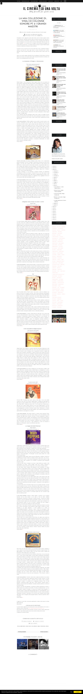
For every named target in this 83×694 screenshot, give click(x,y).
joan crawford (59, 277)
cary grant (54, 249)
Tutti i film (18, 1)
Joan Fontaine (60, 233)
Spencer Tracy (54, 241)
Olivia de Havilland (62, 238)
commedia (58, 254)
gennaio (55, 204)
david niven (54, 256)
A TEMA (18, 3)
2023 (54, 206)
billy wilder (60, 246)
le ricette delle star (61, 282)
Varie (61, 1)
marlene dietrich (60, 284)
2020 (54, 211)
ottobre (55, 174)
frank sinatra (54, 266)
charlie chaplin (61, 251)
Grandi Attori (56, 1)
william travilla (60, 305)
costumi (63, 254)
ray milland (57, 290)
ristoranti (62, 290)
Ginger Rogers (54, 231)
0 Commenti (57, 90)
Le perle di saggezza (55, 236)
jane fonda (53, 277)
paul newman (62, 287)
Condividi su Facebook (27, 621)
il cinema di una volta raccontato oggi (58, 274)
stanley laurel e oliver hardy (56, 297)
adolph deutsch (22, 626)
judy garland (61, 279)
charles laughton (55, 251)
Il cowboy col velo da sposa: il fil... (33, 648)
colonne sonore (28, 626)
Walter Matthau (60, 241)
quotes (53, 290)
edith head (53, 261)
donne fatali (54, 259)
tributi (58, 300)
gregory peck (60, 269)
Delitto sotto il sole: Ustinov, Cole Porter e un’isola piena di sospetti (61, 70)
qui (23, 43)
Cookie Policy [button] (20, 692)
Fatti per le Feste (60, 228)
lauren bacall (54, 282)
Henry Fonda (60, 231)
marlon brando (54, 285)
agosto (55, 177)
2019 (54, 212)
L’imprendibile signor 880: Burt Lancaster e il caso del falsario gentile (61, 93)
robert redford (60, 292)
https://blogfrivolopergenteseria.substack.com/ (36, 608)
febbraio (55, 203)
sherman (47, 626)
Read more (60, 81)
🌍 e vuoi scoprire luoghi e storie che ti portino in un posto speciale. (58, 31)
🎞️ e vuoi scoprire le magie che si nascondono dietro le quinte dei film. (58, 41)
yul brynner (54, 307)
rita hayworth (54, 292)
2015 (54, 219)
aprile (55, 183)
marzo (55, 185)
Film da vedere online (34, 1)
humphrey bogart (55, 272)
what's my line (54, 305)
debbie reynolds (59, 256)
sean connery (54, 295)
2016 (54, 217)
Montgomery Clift (55, 238)
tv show (61, 300)
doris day (58, 259)
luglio (55, 179)
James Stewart (54, 233)
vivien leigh (54, 303)
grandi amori (54, 269)
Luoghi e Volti (50, 1)
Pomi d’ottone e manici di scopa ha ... (22, 648)
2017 (54, 216)
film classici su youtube (55, 264)
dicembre (55, 171)
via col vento (54, 302)
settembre (55, 175)
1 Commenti (57, 82)
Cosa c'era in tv (54, 228)
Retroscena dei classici (25, 1)
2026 (54, 166)
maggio (55, 182)
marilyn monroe (54, 284)
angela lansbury (61, 243)
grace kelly (58, 267)
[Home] (1, 3)
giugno (55, 180)
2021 (54, 209)
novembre (55, 172)
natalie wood (54, 287)
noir (58, 287)
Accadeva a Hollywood (43, 1)
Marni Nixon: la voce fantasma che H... (44, 648)
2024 (54, 169)
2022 (54, 208)
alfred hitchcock (54, 243)
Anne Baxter (54, 226)
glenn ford (54, 267)
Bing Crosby (63, 226)
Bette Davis (58, 226)
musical (59, 285)
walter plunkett (59, 303)
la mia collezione (34, 626)
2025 (54, 167)
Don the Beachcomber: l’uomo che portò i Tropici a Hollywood (61, 85)
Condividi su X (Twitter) (39, 621)
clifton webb (54, 254)
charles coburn (59, 249)
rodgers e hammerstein (41, 626)
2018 (54, 214)
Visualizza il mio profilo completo (57, 158)
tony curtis (54, 300)
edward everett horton (60, 261)
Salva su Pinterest (33, 623)
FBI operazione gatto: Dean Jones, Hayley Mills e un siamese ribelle (61, 77)
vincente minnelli (60, 302)
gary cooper (59, 266)
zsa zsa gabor (59, 307)
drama (62, 259)
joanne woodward (55, 279)
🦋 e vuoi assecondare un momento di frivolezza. (58, 46)
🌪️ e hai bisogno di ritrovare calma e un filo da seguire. (59, 26)
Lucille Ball (61, 236)
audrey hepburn (54, 244)
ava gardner (60, 244)
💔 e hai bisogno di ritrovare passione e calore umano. (59, 36)
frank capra (62, 264)
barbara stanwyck (55, 246)
